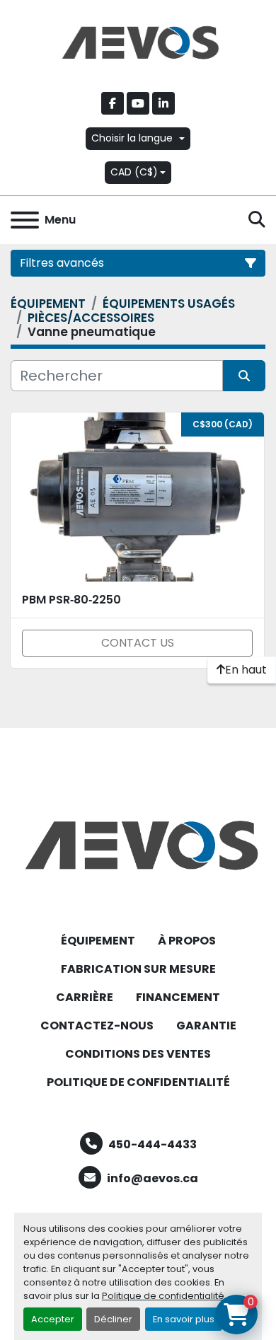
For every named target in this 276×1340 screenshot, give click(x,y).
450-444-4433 (152, 1144)
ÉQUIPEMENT (98, 940)
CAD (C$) (134, 172)
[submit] (244, 375)
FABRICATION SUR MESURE (138, 969)
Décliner (113, 1319)
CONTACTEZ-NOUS (97, 1025)
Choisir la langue (132, 138)
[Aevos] (138, 844)
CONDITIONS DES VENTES (138, 1054)
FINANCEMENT (178, 997)
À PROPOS (187, 940)
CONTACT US (137, 643)
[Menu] (25, 220)
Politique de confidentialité (163, 1296)
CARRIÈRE (84, 997)
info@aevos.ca (152, 1178)
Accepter (52, 1319)
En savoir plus (183, 1319)
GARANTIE (206, 1025)
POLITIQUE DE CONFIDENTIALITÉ (138, 1082)
